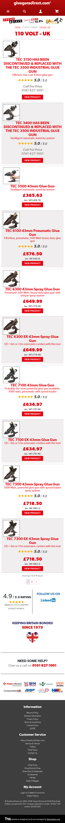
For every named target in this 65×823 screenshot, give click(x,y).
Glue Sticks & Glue (32, 768)
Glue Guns (32, 765)
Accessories (33, 774)
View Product (32, 97)
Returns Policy (32, 712)
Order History (32, 796)
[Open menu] (8, 11)
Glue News (32, 750)
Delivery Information (32, 716)
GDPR (32, 728)
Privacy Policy (32, 719)
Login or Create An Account (32, 792)
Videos (33, 746)
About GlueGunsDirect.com (32, 740)
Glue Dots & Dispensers (32, 771)
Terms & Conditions (32, 722)
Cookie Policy (32, 725)
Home (17, 27)
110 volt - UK (44, 27)
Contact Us (32, 753)
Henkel (32, 777)
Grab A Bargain (32, 781)
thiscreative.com (53, 819)
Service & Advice (32, 743)
